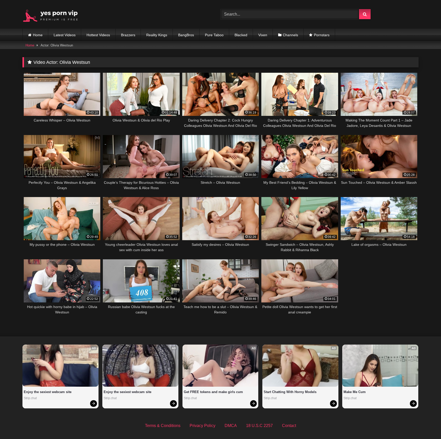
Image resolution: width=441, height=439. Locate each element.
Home (38, 35)
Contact (289, 425)
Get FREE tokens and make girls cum (213, 392)
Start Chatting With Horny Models (290, 392)
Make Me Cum (355, 392)
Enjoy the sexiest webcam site (47, 392)
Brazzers (128, 35)
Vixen (262, 35)
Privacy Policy (202, 425)
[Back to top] (425, 424)
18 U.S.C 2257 (259, 425)
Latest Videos (65, 35)
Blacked (241, 35)
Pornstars (321, 35)
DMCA (231, 425)
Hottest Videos (98, 35)
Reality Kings (156, 35)
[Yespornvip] (54, 14)
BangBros (186, 35)
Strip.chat (30, 398)
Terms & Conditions (162, 425)
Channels (290, 35)
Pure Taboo (214, 35)
